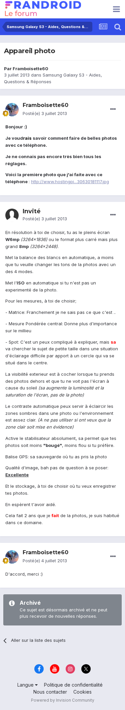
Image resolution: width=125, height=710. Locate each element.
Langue (26, 685)
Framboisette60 (30, 68)
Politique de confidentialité (73, 685)
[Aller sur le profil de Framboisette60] (12, 109)
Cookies (82, 692)
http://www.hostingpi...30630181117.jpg (70, 181)
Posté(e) (45, 113)
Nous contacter (50, 692)
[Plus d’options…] (113, 109)
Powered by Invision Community (62, 700)
